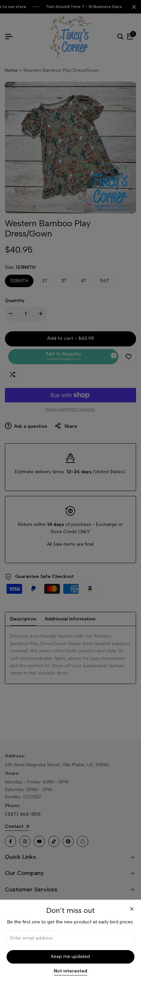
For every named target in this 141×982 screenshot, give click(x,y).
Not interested (70, 971)
